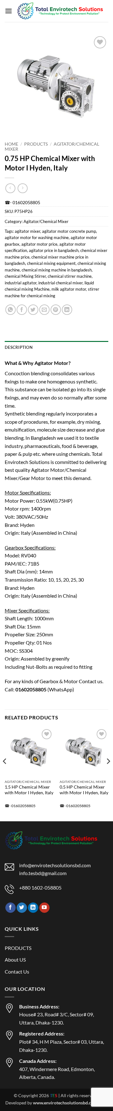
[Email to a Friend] (44, 309)
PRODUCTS (36, 144)
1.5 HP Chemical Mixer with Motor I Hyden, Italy (29, 789)
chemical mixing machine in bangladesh (57, 269)
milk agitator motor (68, 289)
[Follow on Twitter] (22, 907)
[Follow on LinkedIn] (33, 907)
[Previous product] (22, 188)
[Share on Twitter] (33, 309)
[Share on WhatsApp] (10, 309)
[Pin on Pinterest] (56, 309)
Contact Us (17, 971)
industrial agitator (20, 282)
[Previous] (5, 774)
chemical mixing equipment (51, 263)
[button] (8, 11)
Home (11, 144)
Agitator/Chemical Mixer (46, 221)
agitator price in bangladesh (53, 250)
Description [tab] (19, 347)
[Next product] (10, 188)
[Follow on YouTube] (44, 907)
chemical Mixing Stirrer (25, 276)
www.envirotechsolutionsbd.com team (70, 1102)
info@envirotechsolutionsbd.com (55, 865)
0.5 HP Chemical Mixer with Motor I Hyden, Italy (84, 789)
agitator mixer (27, 231)
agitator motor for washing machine (37, 237)
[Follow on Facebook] (10, 907)
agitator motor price (39, 244)
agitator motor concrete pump (69, 231)
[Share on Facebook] (22, 309)
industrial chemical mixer (60, 282)
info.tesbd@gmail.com (43, 873)
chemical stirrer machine (70, 276)
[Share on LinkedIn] (67, 309)
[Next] (108, 774)
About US (15, 960)
